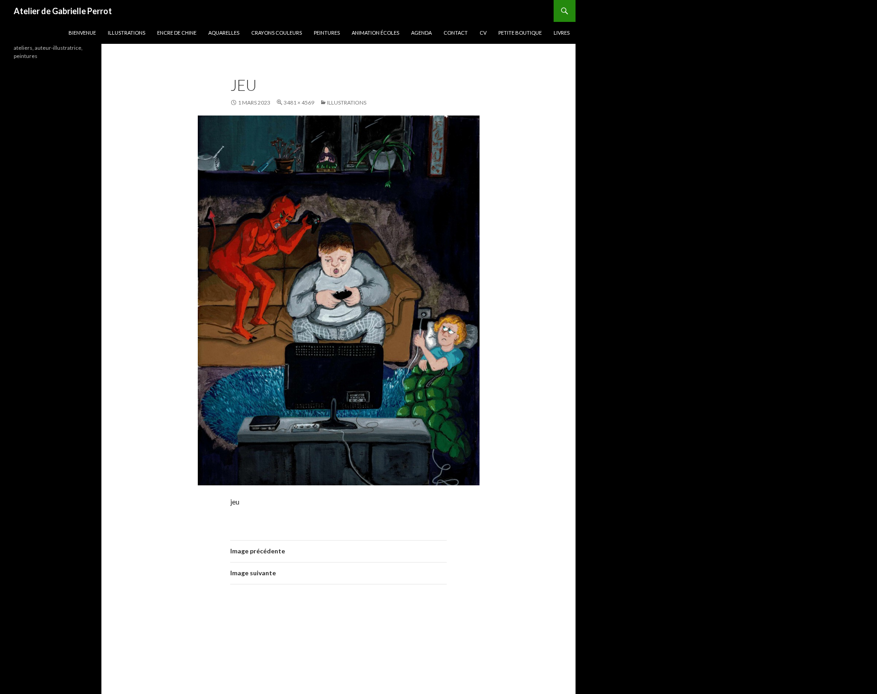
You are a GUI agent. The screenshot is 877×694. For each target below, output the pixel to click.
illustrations (126, 33)
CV (483, 33)
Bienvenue (82, 33)
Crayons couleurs (276, 33)
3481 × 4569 (299, 102)
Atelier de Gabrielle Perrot (63, 11)
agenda (421, 33)
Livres (562, 33)
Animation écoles (375, 33)
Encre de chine (176, 33)
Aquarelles (223, 33)
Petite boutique (520, 33)
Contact (456, 33)
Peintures (327, 33)
